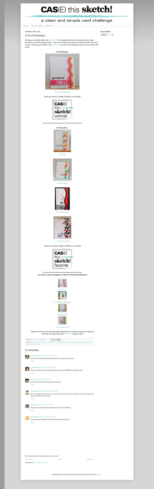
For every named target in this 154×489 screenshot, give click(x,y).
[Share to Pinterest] (60, 339)
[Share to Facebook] (58, 339)
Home (25, 26)
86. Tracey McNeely (62, 92)
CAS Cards (68, 342)
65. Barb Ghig (62, 314)
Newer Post (29, 459)
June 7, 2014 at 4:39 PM (43, 379)
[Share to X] (56, 339)
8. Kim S (62, 290)
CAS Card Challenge (58, 342)
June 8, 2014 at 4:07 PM (45, 405)
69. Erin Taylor (62, 183)
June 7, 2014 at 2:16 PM (48, 367)
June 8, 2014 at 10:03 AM (49, 391)
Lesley (33, 379)
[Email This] (51, 339)
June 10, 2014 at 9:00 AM (47, 417)
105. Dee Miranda (62, 327)
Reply (32, 361)
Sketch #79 (56, 45)
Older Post (90, 459)
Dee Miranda (35, 417)
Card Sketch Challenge (45, 342)
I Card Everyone (36, 391)
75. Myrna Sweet (62, 212)
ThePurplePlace (36, 367)
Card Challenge (34, 342)
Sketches (49, 26)
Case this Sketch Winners (79, 342)
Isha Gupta (34, 405)
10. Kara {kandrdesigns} (62, 302)
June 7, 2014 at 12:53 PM (49, 355)
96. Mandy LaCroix (62, 241)
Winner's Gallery (37, 26)
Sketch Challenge (35, 344)
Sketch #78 (53, 40)
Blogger (99, 474)
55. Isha (62, 154)
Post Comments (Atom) (40, 462)
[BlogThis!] (53, 339)
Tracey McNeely (36, 355)
